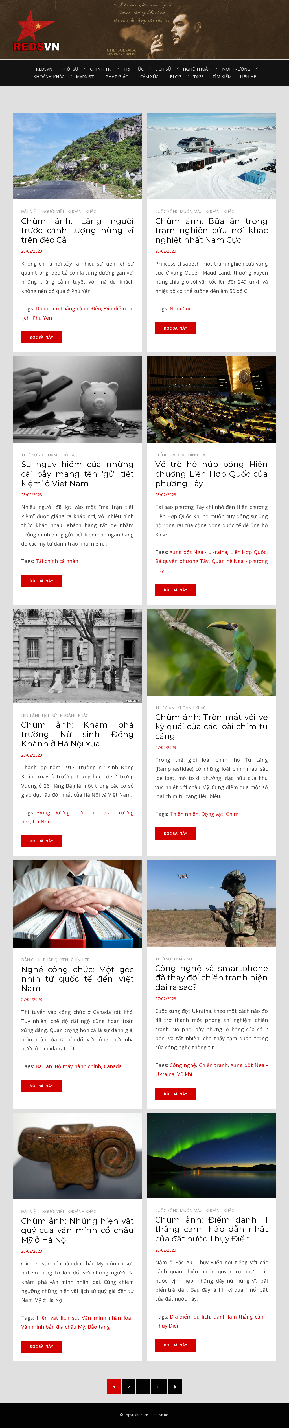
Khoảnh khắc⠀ (50, 76)
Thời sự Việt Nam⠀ (40, 454)
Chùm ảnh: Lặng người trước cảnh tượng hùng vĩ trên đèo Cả (77, 230)
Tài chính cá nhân (57, 561)
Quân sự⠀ (184, 959)
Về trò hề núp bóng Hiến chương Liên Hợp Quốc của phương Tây (211, 473)
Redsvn (44, 69)
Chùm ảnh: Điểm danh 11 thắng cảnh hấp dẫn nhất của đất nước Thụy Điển (211, 1229)
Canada (113, 1066)
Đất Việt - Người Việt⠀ (44, 211)
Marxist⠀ (86, 76)
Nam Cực (181, 308)
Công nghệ (183, 1065)
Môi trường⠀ (237, 69)
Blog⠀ (177, 76)
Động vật (212, 814)
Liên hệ (248, 76)
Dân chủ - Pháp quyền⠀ (46, 959)
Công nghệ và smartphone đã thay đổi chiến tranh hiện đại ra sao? (211, 977)
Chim (232, 814)
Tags (198, 76)
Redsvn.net (160, 1414)
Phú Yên (42, 317)
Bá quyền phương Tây (182, 561)
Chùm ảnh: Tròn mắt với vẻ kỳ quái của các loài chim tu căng (211, 726)
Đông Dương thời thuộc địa (74, 812)
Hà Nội (41, 821)
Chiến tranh (213, 1065)
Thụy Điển (167, 1325)
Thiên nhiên (184, 814)
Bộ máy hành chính (78, 1066)
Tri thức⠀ (135, 69)
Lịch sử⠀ (164, 69)
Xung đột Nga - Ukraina (198, 552)
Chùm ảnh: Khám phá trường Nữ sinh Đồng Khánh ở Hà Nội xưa (77, 734)
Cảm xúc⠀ (150, 76)
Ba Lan (44, 1066)
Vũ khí (184, 1074)
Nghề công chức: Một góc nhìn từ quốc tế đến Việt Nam (77, 979)
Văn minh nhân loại (107, 1317)
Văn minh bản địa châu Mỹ (53, 1326)
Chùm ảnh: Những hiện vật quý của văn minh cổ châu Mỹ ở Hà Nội (77, 1230)
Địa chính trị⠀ (193, 454)
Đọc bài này (41, 337)
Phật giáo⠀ (119, 76)
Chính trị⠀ (102, 69)
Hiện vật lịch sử (57, 1317)
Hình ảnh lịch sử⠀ (40, 715)
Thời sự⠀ (71, 69)
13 (161, 1387)
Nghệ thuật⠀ (198, 69)
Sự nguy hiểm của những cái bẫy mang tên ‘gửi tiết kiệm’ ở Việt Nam (77, 473)
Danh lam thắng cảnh (62, 308)
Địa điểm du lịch (190, 1316)
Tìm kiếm (221, 76)
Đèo (96, 308)
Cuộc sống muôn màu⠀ (180, 211)
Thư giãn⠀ (166, 707)
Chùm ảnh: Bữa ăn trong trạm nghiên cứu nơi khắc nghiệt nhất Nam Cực (211, 230)
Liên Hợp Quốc (248, 552)
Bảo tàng (99, 1326)
